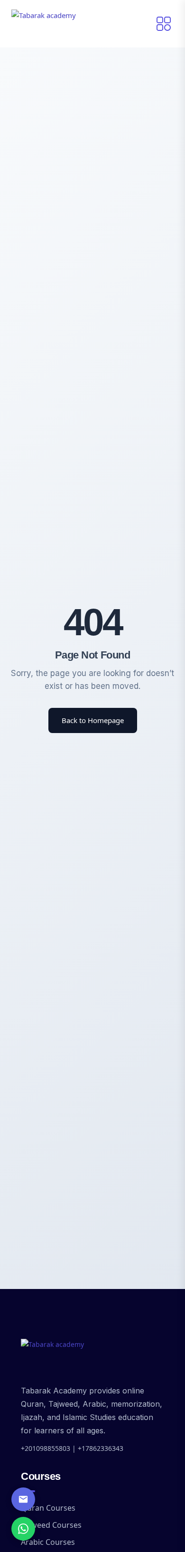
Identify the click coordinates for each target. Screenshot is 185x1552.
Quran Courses (48, 1508)
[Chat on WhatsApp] (23, 1529)
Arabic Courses (48, 1542)
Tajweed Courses (51, 1525)
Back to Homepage (93, 720)
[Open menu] (164, 23)
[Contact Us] (23, 1499)
